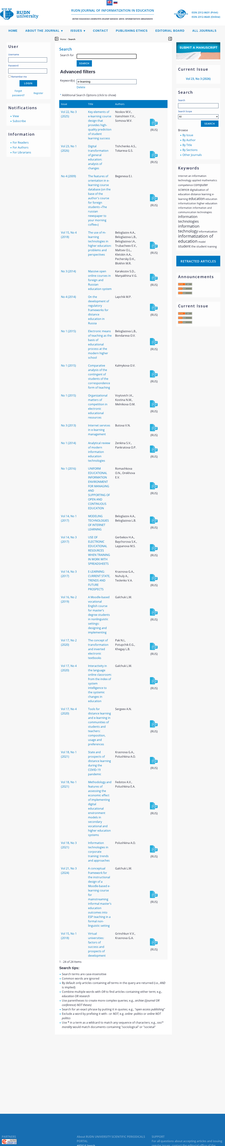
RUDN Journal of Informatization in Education (112, 14)
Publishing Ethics (132, 30)
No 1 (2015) (68, 331)
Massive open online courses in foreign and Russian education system (100, 280)
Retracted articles (198, 261)
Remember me (19, 76)
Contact (100, 30)
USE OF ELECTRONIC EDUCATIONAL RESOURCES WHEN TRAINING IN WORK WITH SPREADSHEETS (99, 550)
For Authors (20, 147)
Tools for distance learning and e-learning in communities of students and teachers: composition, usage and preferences (99, 726)
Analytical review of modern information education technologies (99, 452)
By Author (189, 140)
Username (13, 54)
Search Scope (185, 111)
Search (181, 100)
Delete (81, 87)
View (16, 116)
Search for (67, 55)
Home (13, 30)
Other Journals (192, 155)
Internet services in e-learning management (99, 429)
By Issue (187, 135)
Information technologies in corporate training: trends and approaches (99, 851)
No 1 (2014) (68, 443)
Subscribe (19, 121)
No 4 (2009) (68, 176)
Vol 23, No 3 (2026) (198, 79)
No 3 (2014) (68, 271)
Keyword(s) (67, 80)
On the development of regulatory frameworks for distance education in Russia (98, 310)
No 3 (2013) (68, 425)
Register (38, 93)
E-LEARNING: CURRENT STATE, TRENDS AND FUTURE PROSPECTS (99, 580)
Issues (76, 30)
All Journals (204, 30)
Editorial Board (170, 30)
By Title (187, 145)
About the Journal (42, 30)
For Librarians (22, 152)
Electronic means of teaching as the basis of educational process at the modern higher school (100, 344)
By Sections (190, 150)
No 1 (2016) (68, 468)
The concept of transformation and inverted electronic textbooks (98, 649)
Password (13, 65)
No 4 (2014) (68, 297)
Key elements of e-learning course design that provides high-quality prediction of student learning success (99, 125)
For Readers (21, 142)
